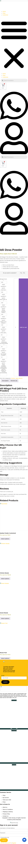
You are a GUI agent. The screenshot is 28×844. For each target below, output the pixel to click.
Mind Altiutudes (17, 819)
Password (2, 832)
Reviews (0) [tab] (14, 380)
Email (2, 675)
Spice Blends (19, 378)
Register (14, 843)
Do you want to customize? (9, 272)
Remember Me (5, 837)
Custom (13, 378)
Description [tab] (5, 380)
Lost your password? (5, 843)
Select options (5, 538)
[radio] (21, 273)
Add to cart (23, 327)
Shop (4, 13)
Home (4, 11)
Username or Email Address (7, 828)
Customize (5, 15)
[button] (14, 44)
